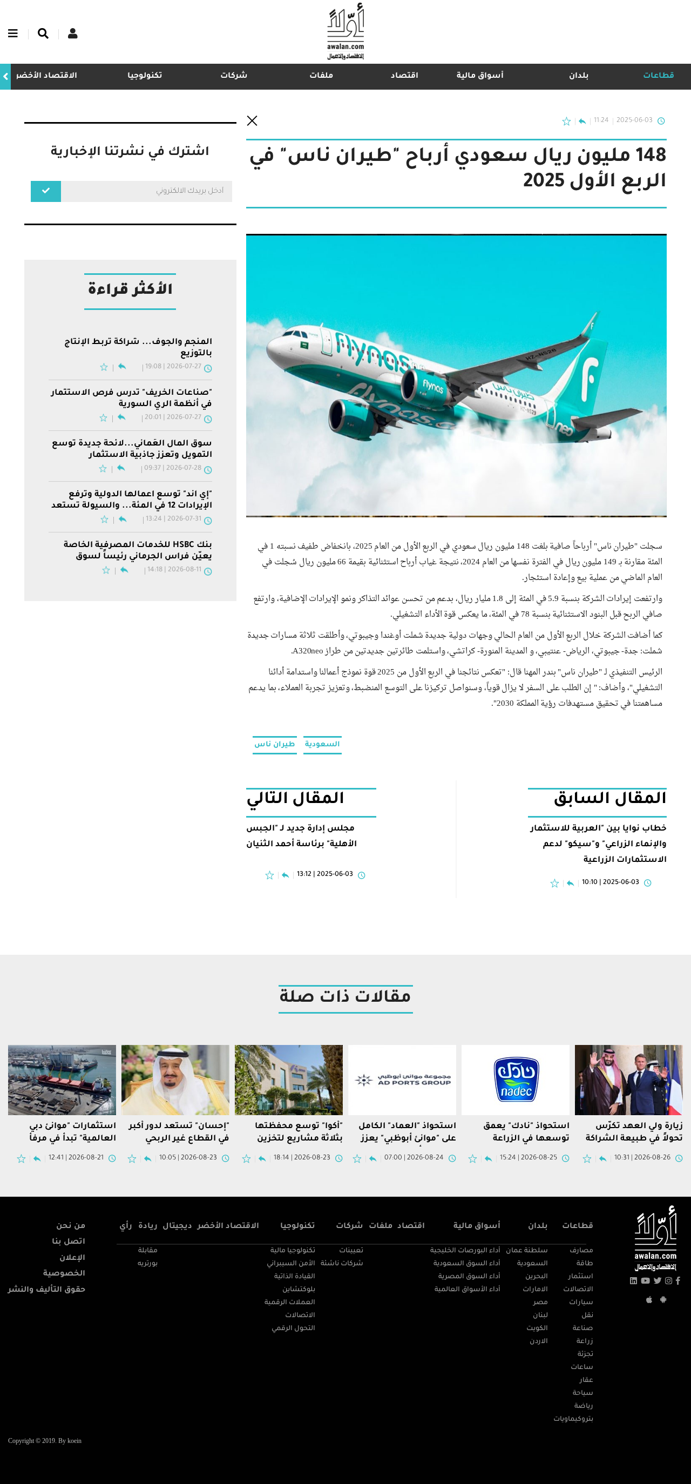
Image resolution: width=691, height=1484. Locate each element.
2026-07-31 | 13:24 (173, 519)
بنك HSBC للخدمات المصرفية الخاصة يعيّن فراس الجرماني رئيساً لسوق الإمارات (138, 552)
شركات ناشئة (342, 1264)
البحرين (536, 1277)
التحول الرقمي (293, 1329)
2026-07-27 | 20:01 (173, 418)
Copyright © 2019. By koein (45, 1441)
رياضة (583, 1407)
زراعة (585, 1342)
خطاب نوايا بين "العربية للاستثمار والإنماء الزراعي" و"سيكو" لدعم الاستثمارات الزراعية (599, 845)
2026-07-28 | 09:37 (172, 469)
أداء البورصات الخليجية (465, 1251)
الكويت (537, 1329)
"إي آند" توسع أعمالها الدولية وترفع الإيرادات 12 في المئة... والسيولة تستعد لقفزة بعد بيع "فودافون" (131, 501)
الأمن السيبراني (291, 1264)
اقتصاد (404, 76)
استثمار (580, 1277)
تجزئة (585, 1355)
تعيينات (351, 1251)
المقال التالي (295, 801)
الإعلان (72, 1258)
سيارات (581, 1303)
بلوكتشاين (298, 1290)
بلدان (579, 76)
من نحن (70, 1227)
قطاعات (658, 76)
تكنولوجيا (144, 76)
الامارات (535, 1290)
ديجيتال (177, 1227)
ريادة (148, 1227)
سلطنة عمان (527, 1251)
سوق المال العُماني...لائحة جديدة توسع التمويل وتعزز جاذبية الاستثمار (132, 450)
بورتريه (148, 1264)
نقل (587, 1316)
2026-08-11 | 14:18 (174, 570)
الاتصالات (578, 1290)
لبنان (540, 1316)
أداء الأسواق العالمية (467, 1290)
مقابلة (148, 1251)
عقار (586, 1381)
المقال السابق (610, 801)
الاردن (539, 1342)
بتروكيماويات (573, 1420)
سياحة (583, 1394)
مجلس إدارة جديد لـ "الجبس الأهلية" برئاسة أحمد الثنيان (301, 837)
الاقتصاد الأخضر (46, 76)
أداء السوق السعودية (466, 1264)
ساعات (582, 1368)
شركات (234, 76)
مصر (540, 1303)
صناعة (583, 1329)
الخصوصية (64, 1274)
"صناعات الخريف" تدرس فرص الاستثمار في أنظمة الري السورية (131, 399)
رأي (125, 1227)
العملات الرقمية (290, 1303)
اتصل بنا (68, 1242)
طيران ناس (274, 745)
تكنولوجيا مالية (292, 1251)
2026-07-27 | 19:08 (173, 367)
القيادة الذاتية (294, 1277)
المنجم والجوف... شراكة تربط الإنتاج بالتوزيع (138, 348)
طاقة (585, 1264)
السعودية (322, 745)
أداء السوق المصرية (469, 1277)
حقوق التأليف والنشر (46, 1290)
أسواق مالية (480, 76)
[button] (5, 77)
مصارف (581, 1251)
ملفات (321, 76)
